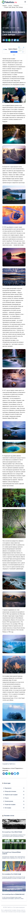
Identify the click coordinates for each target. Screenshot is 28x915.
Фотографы (5, 27)
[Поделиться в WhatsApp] (9, 40)
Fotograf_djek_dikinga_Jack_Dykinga (13, 7)
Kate (18, 27)
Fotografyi (16, 5)
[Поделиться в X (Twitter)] (15, 40)
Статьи (10, 5)
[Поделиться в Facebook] (12, 40)
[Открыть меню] (25, 2)
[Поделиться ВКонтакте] (3, 40)
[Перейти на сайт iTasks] (14, 49)
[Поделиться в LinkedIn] (17, 40)
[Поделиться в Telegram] (6, 40)
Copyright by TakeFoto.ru (8, 764)
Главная (4, 5)
